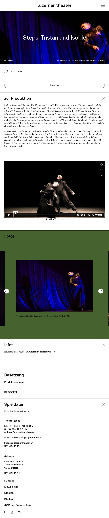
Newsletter (11, 486)
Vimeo (19, 512)
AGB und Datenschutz (17, 505)
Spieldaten (54, 85)
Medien (9, 492)
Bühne (10, 60)
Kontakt (9, 480)
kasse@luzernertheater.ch (18, 442)
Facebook (4, 512)
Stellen (8, 499)
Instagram (12, 512)
